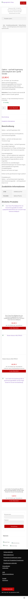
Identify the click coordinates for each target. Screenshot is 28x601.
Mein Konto (4, 598)
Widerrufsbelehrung (9, 554)
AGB (3, 572)
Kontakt (4, 578)
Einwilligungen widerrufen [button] (10, 563)
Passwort (6, 520)
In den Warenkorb (13, 108)
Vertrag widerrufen (8, 552)
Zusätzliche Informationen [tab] (8, 121)
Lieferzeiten (5, 568)
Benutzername (7, 514)
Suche (14, 598)
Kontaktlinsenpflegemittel (12, 25)
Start (4, 25)
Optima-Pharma (22, 25)
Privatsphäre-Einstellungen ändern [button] (12, 557)
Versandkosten (15, 80)
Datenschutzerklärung (8, 574)
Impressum (5, 580)
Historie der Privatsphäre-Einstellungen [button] (14, 560)
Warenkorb (21, 597)
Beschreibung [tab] (5, 117)
